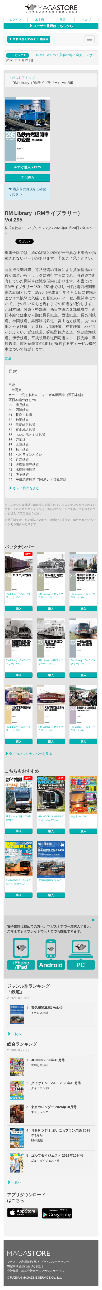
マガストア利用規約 (20, 1261)
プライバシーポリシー (55, 1261)
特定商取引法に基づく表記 (24, 1266)
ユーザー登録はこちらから (52, 26)
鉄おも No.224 (79, 816)
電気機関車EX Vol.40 (49, 880)
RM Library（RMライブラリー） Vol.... (18, 596)
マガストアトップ (21, 78)
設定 (63, 19)
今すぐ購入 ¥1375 (27, 167)
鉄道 (8, 358)
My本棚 (39, 19)
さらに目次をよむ (25, 488)
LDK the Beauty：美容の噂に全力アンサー (64, 55)
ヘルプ (86, 19)
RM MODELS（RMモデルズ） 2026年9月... (18, 882)
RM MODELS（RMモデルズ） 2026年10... (51, 818)
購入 (19, 608)
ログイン (15, 19)
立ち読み (27, 178)
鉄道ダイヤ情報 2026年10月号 (18, 818)
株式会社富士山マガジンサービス (42, 1270)
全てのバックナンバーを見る (30, 754)
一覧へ (15, 1034)
